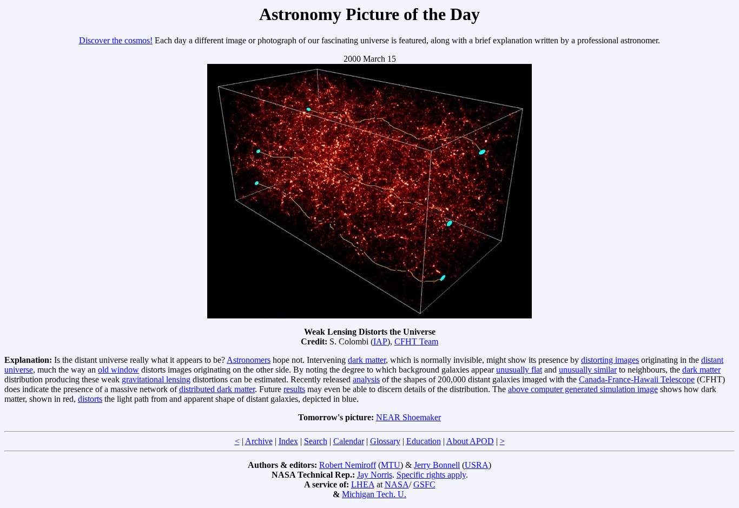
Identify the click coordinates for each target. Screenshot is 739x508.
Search (315, 441)
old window (118, 369)
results (294, 389)
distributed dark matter (217, 389)
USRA (477, 465)
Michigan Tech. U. (374, 494)
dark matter (367, 359)
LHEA (362, 484)
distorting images (610, 359)
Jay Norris (374, 474)
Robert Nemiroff (347, 465)
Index (288, 441)
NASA (397, 484)
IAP (380, 341)
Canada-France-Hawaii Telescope (637, 379)
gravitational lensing (156, 379)
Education (423, 441)
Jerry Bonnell (437, 465)
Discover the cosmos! (116, 40)
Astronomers (248, 359)
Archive (259, 441)
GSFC (424, 484)
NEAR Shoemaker (408, 417)
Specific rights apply (431, 474)
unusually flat (519, 369)
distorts (90, 398)
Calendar (348, 441)
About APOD (470, 441)
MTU (390, 465)
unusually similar (588, 369)
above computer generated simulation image (583, 389)
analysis (366, 379)
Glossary (385, 441)
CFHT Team (416, 341)
